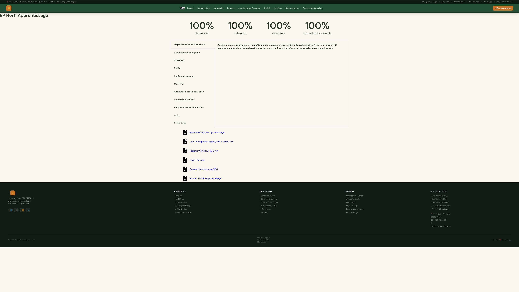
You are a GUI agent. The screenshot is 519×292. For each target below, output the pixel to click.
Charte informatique (269, 202)
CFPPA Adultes (181, 209)
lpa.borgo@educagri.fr (441, 226)
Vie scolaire (219, 8)
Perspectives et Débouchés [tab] (189, 107)
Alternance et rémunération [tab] (189, 91)
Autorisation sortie (268, 206)
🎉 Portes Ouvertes (503, 8)
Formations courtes (183, 212)
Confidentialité (263, 240)
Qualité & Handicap (440, 209)
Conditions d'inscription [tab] (187, 52)
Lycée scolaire (181, 202)
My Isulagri (488, 2)
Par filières (179, 199)
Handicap (278, 8)
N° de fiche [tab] (180, 123)
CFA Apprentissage (183, 206)
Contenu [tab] (178, 83)
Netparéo (445, 2)
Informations (266, 209)
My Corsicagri (474, 2)
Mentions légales (263, 238)
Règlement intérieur (269, 199)
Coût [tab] (176, 115)
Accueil (190, 8)
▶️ (22, 210)
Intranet (230, 8)
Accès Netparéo (353, 199)
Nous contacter (292, 8)
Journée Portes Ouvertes (249, 8)
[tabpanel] (281, 46)
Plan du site (261, 242)
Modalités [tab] (179, 60)
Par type (178, 196)
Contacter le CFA (439, 199)
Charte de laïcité (268, 196)
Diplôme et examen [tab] (184, 76)
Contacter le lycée (440, 196)
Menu (182, 8)
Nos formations (203, 8)
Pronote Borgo (459, 2)
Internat (264, 212)
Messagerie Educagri (429, 2)
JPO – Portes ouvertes (441, 206)
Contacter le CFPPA (440, 202)
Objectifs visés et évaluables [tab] (189, 44)
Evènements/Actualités (313, 8)
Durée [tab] (177, 68)
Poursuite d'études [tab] (184, 99)
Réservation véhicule (505, 2)
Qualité (267, 8)
